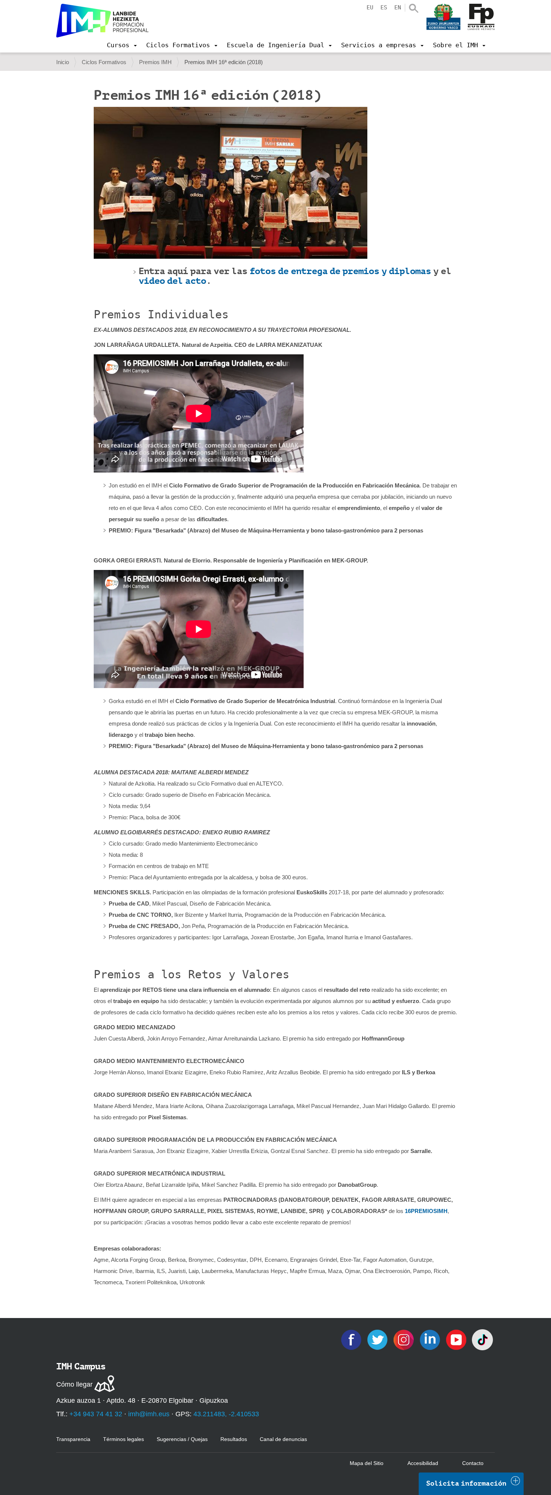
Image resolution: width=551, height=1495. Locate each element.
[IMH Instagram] (404, 1339)
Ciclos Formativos (104, 62)
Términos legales (123, 1439)
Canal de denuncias (283, 1439)
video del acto (172, 281)
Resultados (233, 1439)
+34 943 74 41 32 (95, 1414)
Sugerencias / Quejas (182, 1439)
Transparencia (73, 1439)
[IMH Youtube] (457, 1339)
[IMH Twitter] (378, 1339)
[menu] (122, 44)
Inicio (62, 62)
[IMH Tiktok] (482, 1339)
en (397, 7)
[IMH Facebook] (352, 1339)
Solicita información (466, 1483)
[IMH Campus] (102, 20)
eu (370, 7)
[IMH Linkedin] (431, 1339)
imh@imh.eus (148, 1414)
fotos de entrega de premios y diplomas (340, 271)
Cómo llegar (74, 1384)
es (383, 7)
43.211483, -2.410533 (226, 1414)
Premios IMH (155, 62)
